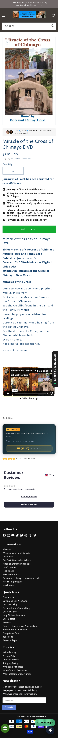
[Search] (52, 26)
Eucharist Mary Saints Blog (16, 608)
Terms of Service (11, 660)
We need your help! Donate (16, 553)
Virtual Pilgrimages (12, 582)
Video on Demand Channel (16, 564)
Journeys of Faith (39, 716)
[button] (29, 496)
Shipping (7, 159)
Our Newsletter (10, 612)
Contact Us (8, 597)
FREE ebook (8, 571)
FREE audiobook (11, 575)
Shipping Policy (10, 663)
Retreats (7, 623)
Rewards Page (10, 640)
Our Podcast (9, 619)
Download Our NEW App (15, 601)
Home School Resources (15, 670)
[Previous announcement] (6, 4)
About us (7, 550)
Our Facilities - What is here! (17, 560)
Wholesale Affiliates (13, 667)
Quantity (7, 164)
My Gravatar (9, 585)
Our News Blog (10, 605)
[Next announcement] (52, 4)
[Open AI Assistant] (50, 730)
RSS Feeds (8, 637)
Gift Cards (8, 557)
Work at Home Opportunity (17, 674)
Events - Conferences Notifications (21, 626)
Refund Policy (9, 653)
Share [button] (9, 418)
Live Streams (9, 567)
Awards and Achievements (16, 630)
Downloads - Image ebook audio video (22, 578)
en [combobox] (50, 475)
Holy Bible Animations (14, 615)
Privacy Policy (10, 656)
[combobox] (29, 26)
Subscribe (9, 707)
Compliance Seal (11, 633)
